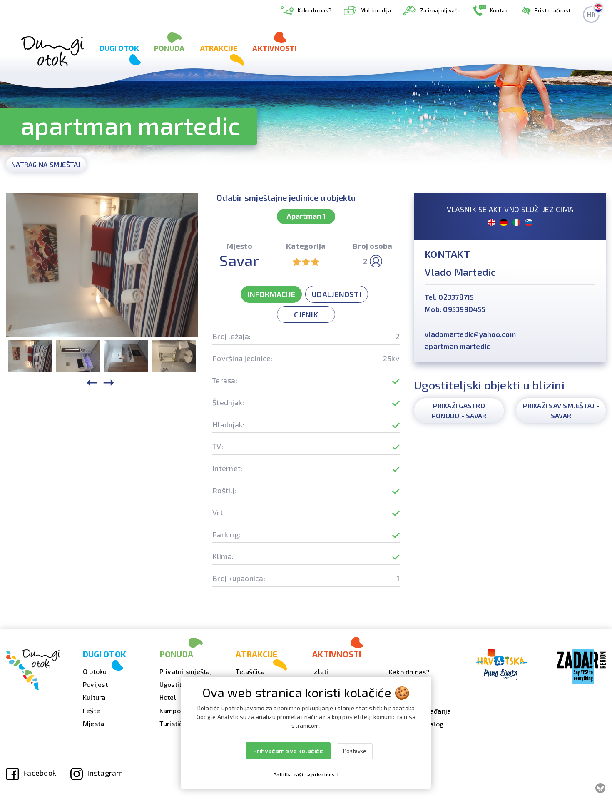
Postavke (354, 751)
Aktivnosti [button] (274, 47)
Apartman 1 (306, 215)
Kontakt (500, 10)
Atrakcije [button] (219, 47)
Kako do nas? (314, 10)
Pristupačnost (552, 10)
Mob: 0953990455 (455, 309)
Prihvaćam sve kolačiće (288, 750)
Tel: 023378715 (449, 297)
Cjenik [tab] (306, 314)
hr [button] (591, 14)
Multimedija (376, 10)
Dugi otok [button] (119, 47)
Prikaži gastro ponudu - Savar (459, 410)
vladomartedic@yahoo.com (470, 334)
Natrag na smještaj (46, 164)
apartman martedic (457, 346)
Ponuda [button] (169, 47)
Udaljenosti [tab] (336, 294)
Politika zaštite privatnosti (306, 774)
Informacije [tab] (271, 294)
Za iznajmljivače (440, 10)
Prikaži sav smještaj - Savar (561, 410)
